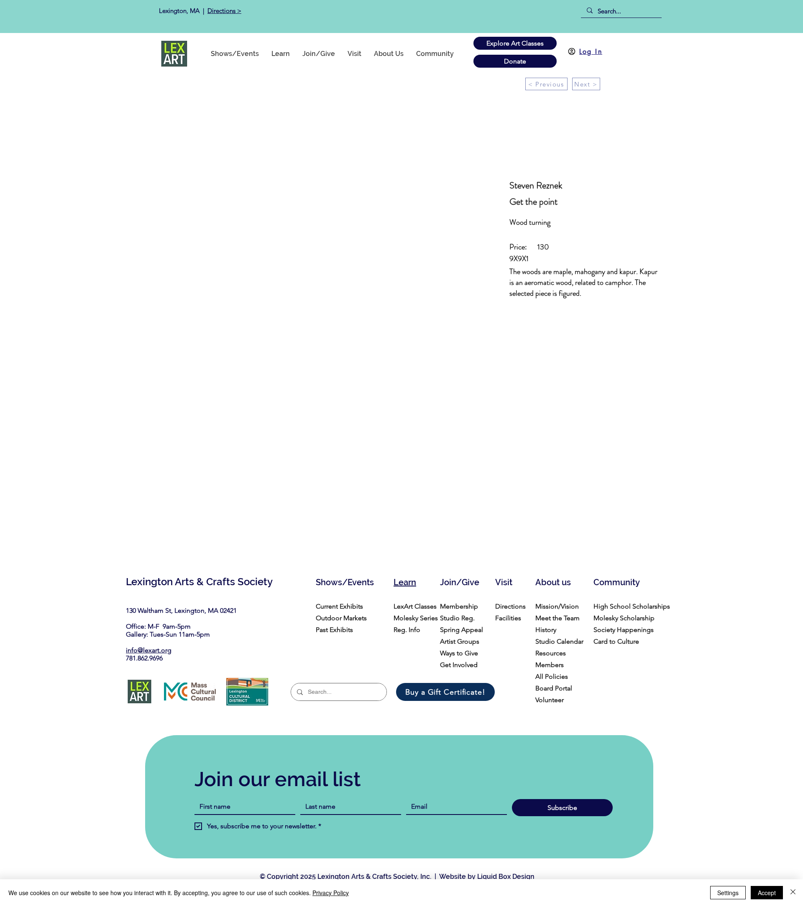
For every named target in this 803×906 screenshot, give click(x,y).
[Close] (793, 892)
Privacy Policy (330, 892)
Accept (767, 892)
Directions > (224, 11)
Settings (728, 892)
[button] (435, 53)
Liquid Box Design (505, 877)
